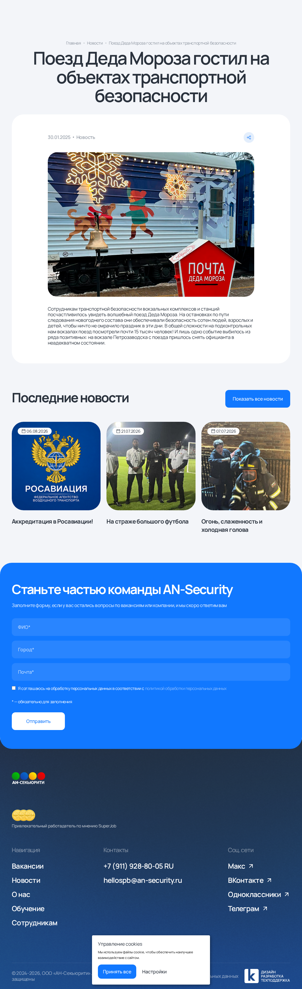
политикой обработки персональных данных (185, 688)
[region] (151, 44)
